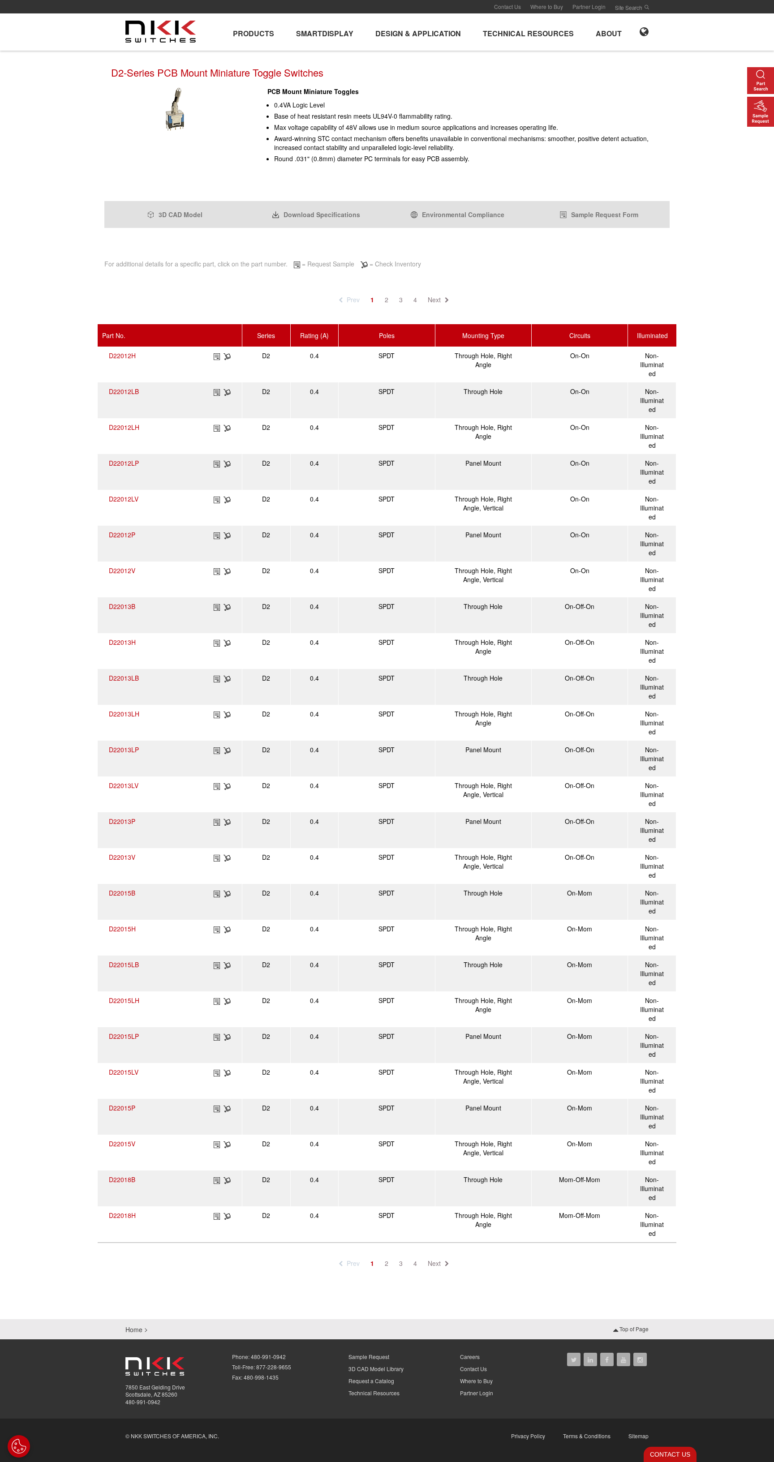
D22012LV (123, 498)
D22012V (122, 570)
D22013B (122, 606)
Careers (470, 1356)
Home (133, 1329)
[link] (163, 30)
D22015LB (124, 964)
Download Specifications (322, 214)
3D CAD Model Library (376, 1368)
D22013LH (124, 713)
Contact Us (507, 6)
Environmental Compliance (463, 214)
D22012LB (124, 391)
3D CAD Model (180, 214)
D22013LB (124, 677)
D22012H (122, 355)
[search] (647, 7)
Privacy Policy (528, 1436)
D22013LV (123, 785)
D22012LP (124, 463)
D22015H (122, 928)
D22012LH (124, 427)
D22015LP (124, 1036)
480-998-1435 (261, 1377)
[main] (387, 126)
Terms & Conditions (587, 1436)
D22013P (122, 821)
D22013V (122, 857)
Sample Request (368, 1356)
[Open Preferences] (19, 1446)
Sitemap (638, 1436)
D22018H (122, 1215)
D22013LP (124, 749)
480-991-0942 (142, 1402)
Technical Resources (374, 1393)
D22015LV (123, 1072)
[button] (253, 32)
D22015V (122, 1143)
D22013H (122, 642)
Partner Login (589, 6)
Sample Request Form (604, 214)
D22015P (122, 1107)
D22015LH (124, 1000)
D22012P (122, 534)
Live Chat (667, 1454)
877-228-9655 (273, 1367)
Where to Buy (546, 6)
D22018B (122, 1179)
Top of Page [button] (633, 1329)
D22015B (122, 892)
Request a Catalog (371, 1381)
